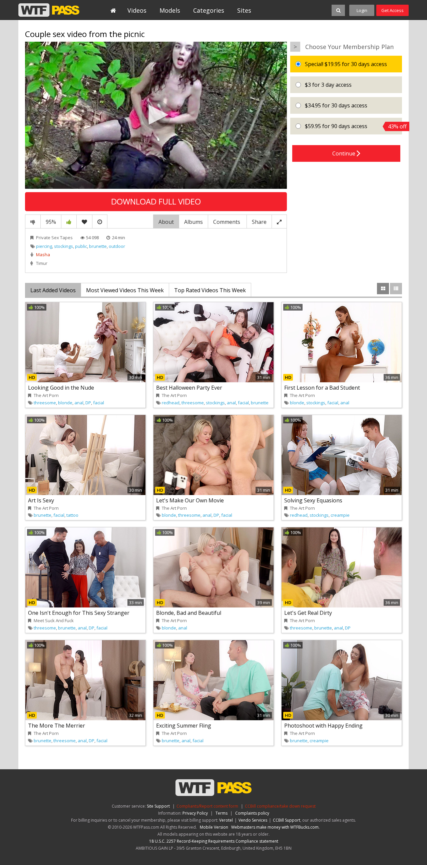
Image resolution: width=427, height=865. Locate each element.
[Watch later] (99, 221)
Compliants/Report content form (207, 806)
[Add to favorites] (84, 221)
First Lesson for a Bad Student (322, 387)
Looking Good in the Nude (61, 387)
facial (98, 403)
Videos (136, 10)
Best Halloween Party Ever (189, 387)
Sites (244, 10)
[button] (156, 114)
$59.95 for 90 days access (353, 126)
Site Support (158, 806)
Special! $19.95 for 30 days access (345, 64)
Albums (193, 222)
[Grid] (383, 288)
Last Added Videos (53, 290)
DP (88, 403)
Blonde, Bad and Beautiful (188, 612)
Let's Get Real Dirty (308, 612)
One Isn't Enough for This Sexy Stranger (78, 612)
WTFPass (48, 10)
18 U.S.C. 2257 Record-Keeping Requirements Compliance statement (213, 841)
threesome (45, 403)
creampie (340, 515)
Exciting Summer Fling (183, 725)
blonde (65, 403)
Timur (41, 263)
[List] (396, 288)
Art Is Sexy (41, 500)
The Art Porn (46, 395)
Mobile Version (214, 827)
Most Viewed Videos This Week (125, 290)
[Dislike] (33, 221)
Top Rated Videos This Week (210, 290)
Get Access (392, 10)
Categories (208, 10)
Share (259, 222)
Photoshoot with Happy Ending (323, 725)
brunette (98, 246)
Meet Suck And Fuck (54, 620)
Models (169, 10)
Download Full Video (156, 201)
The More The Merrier (56, 725)
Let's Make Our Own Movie (190, 500)
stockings (63, 246)
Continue (344, 153)
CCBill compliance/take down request (280, 806)
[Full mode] (279, 221)
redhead (170, 403)
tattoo (72, 515)
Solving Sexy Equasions (313, 500)
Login (362, 10)
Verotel (226, 820)
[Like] (69, 221)
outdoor (117, 246)
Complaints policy (252, 813)
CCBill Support (286, 820)
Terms (222, 813)
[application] (156, 115)
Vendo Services (253, 820)
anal (78, 403)
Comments (227, 222)
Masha (43, 255)
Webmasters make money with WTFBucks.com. (275, 827)
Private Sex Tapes (54, 238)
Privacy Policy (195, 813)
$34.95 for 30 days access (335, 105)
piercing (44, 246)
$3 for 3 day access (328, 84)
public (81, 246)
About (166, 222)
